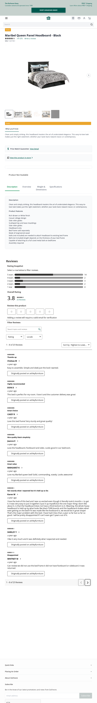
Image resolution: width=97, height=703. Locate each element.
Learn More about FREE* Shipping (81, 6)
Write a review (30, 38)
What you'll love (11, 129)
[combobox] (48, 24)
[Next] (89, 75)
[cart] (89, 18)
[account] (84, 18)
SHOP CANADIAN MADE (48, 10)
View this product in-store (20, 158)
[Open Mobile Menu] (6, 18)
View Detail (34, 149)
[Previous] (8, 75)
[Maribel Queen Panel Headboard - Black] (48, 75)
